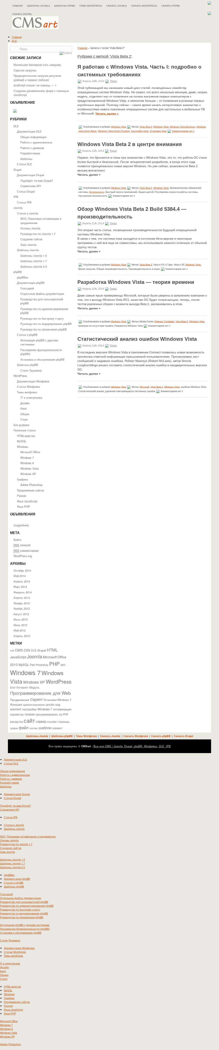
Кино (23, 408)
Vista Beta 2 (146, 126)
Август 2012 (21, 614)
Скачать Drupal (183, 736)
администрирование (34, 704)
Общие (24, 414)
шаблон (45, 727)
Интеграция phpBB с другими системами (24, 925)
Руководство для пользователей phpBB (24, 902)
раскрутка (16, 722)
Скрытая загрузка (24, 70)
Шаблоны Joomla (38, 5)
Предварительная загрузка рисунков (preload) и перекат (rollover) (37, 78)
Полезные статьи (24, 430)
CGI (12, 650)
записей (21, 545)
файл (24, 727)
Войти (17, 540)
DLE (14, 41)
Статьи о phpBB (27, 335)
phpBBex (22, 277)
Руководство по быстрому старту (42, 318)
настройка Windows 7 (37, 709)
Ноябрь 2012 (21, 608)
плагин (30, 714)
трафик (14, 728)
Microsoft (144, 386)
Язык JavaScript (27, 501)
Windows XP (28, 474)
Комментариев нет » (183, 131)
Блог (13, 687)
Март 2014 (20, 587)
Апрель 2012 (21, 636)
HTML (52, 650)
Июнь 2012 (20, 625)
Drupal (17, 170)
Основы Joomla (30, 228)
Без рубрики (21, 425)
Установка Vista (158, 131)
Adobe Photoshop (31, 485)
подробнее (21, 525)
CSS (27, 650)
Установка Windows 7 (57, 700)
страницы (64, 722)
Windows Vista (29, 468)
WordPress (20, 376)
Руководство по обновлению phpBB (43, 329)
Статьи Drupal (26, 191)
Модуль (34, 687)
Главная (17, 5)
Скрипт (36, 699)
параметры (17, 714)
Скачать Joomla (116, 5)
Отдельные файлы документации (42, 294)
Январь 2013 (21, 603)
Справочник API (30, 186)
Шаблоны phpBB (64, 5)
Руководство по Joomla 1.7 (37, 234)
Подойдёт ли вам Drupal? (36, 180)
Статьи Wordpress (28, 387)
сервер (41, 721)
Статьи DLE (24, 164)
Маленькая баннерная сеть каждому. (37, 65)
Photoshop (42, 665)
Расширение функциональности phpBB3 (25, 929)
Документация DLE (29, 131)
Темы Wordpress (90, 5)
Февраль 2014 (22, 592)
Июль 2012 (20, 619)
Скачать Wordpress (135, 736)
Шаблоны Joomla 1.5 (33, 256)
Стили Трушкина (30, 370)
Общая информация (33, 137)
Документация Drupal (30, 175)
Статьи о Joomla (27, 213)
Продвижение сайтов (30, 490)
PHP (54, 663)
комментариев (25, 551)
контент (15, 709)
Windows (22, 447)
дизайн (50, 704)
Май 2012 (19, 630)
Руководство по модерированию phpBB (46, 324)
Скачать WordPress (144, 5)
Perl (32, 665)
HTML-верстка (26, 436)
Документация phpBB (30, 283)
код (57, 704)
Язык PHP (23, 506)
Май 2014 (19, 576)
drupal (41, 650)
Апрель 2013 (21, 598)
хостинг (34, 728)
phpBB (17, 272)
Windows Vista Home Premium (114, 131)
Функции (16, 704)
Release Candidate (164, 321)
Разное (21, 496)
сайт (29, 720)
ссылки (52, 721)
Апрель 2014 (21, 581)
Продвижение (19, 700)
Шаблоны (26, 159)
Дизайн (25, 403)
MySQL (21, 441)
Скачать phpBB (170, 5)
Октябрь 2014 (22, 570)
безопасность (96, 192)
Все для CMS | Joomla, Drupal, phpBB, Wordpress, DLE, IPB (132, 746)
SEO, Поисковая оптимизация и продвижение (28, 836)
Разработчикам (30, 153)
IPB (15, 197)
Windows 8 (27, 463)
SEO (63, 665)
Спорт (24, 419)
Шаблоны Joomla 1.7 (33, 261)
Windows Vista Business (182, 126)
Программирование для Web (40, 693)
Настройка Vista (139, 131)
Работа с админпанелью (36, 142)
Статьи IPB (24, 202)
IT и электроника (31, 397)
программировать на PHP (52, 714)
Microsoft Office (30, 452)
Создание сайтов (31, 239)
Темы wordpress (27, 392)
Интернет (22, 687)
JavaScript (18, 657)
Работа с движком (32, 148)
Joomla (17, 208)
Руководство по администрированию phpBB (26, 905)
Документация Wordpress (33, 381)
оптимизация (62, 709)
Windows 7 (27, 458)
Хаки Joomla (28, 245)
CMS (19, 650)
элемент (57, 728)
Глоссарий (27, 288)
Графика (22, 479)
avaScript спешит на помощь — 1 (34, 85)
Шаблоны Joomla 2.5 (33, 266)
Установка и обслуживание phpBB (42, 359)
